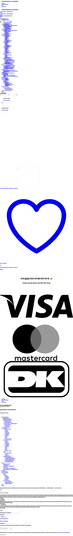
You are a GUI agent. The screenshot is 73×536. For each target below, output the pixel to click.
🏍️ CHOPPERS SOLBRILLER (7, 29)
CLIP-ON (6, 61)
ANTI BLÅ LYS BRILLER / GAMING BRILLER (9, 70)
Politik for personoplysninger (64, 532)
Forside (1, 15)
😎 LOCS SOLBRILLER (5, 24)
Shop (4, 15)
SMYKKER (4, 81)
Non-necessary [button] (2, 503)
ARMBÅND (6, 77)
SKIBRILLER (3, 77)
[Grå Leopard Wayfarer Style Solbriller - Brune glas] (19, 188)
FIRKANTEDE (7, 42)
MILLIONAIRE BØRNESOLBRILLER (10, 61)
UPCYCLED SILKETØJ (6, 82)
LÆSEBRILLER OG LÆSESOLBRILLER (8, 73)
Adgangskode (2, 514)
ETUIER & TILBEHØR (4, 78)
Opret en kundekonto (2, 534)
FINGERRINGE (7, 85)
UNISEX (4, 58)
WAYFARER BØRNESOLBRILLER (9, 62)
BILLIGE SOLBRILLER (5, 34)
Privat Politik (4, 6)
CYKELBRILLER (5, 74)
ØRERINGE (6, 81)
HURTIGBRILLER (7, 40)
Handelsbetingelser (5, 4)
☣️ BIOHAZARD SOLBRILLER (7, 22)
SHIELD (6, 55)
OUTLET (3, 86)
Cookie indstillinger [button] (50, 488)
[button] (36, 264)
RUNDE (6, 43)
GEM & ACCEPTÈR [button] (2, 508)
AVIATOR (6, 37)
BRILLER (3, 64)
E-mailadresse (2, 523)
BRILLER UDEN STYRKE (6, 70)
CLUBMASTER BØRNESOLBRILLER (10, 65)
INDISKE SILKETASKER (8, 90)
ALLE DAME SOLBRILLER (6, 46)
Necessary (2, 499)
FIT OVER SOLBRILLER (8, 54)
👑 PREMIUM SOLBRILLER (5, 20)
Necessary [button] (1, 498)
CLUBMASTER (7, 39)
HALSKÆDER (7, 84)
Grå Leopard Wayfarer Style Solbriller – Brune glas (8, 267)
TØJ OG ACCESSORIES (5, 79)
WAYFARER (6, 38)
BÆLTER (4, 80)
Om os (3, 5)
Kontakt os (3, 3)
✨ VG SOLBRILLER (6, 32)
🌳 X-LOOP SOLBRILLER (7, 33)
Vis (0, 265)
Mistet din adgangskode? (4, 518)
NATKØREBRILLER (6, 72)
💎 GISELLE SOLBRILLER (7, 31)
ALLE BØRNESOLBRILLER (7, 63)
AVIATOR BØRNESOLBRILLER (9, 59)
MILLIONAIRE (7, 41)
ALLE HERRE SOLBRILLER (7, 36)
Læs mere (59, 488)
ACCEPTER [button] (56, 488)
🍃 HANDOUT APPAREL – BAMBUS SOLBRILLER (10, 25)
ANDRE (6, 44)
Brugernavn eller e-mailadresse (5, 512)
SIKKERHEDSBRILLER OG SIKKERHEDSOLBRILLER (10, 71)
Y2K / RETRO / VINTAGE (8, 45)
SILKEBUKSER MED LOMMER (9, 84)
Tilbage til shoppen (6, 100)
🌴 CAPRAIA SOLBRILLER (7, 23)
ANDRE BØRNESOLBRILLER (9, 68)
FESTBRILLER (7, 62)
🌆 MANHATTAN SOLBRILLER (7, 26)
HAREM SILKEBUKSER (8, 83)
